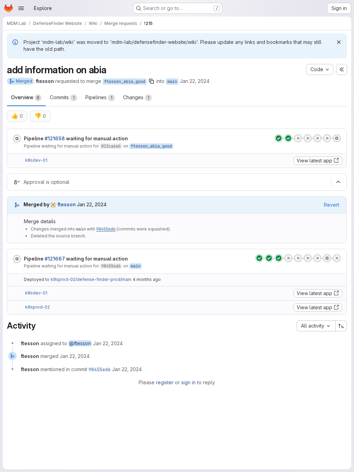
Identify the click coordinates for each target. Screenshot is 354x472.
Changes (136, 97)
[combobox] (316, 325)
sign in (188, 382)
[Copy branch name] (151, 81)
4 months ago (147, 279)
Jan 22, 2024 (194, 81)
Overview (25, 97)
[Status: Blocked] (17, 138)
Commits (62, 97)
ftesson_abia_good (124, 81)
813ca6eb (111, 146)
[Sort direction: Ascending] (341, 325)
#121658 (55, 138)
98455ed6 (105, 229)
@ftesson (80, 343)
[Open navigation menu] (21, 8)
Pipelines (98, 97)
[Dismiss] (339, 42)
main (172, 81)
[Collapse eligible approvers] (338, 182)
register (165, 382)
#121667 (55, 259)
